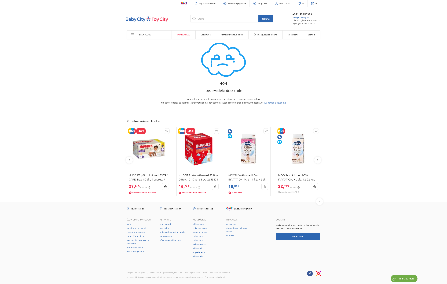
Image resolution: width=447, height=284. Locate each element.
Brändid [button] (311, 35)
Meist (129, 224)
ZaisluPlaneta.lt (200, 244)
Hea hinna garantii (135, 251)
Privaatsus (231, 224)
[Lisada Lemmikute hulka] (166, 131)
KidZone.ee (198, 224)
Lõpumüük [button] (206, 35)
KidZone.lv (198, 256)
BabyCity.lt (198, 236)
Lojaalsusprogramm (136, 232)
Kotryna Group (200, 232)
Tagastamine (166, 236)
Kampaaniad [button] (183, 34)
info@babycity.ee (300, 17)
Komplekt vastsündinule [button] (232, 35)
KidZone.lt (198, 248)
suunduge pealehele (275, 102)
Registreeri (298, 236)
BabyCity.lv (198, 240)
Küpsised (230, 235)
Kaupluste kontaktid (136, 228)
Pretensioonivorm (135, 247)
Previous (129, 160)
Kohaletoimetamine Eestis (172, 232)
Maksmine (164, 228)
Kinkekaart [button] (293, 35)
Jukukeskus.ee (200, 228)
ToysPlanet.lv (199, 252)
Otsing (266, 18)
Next (317, 160)
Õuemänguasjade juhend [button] (265, 35)
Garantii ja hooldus (135, 236)
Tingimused (165, 224)
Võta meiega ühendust (170, 240)
